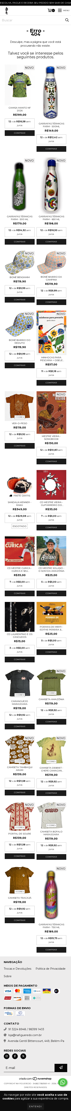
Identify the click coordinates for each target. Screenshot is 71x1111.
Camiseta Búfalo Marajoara (51, 833)
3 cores (51, 693)
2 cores (20, 417)
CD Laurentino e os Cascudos (19, 635)
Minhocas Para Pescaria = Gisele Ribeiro (51, 359)
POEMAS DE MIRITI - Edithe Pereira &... (51, 628)
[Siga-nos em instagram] (6, 1056)
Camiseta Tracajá (19, 897)
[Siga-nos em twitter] (23, 1056)
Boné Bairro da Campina (51, 278)
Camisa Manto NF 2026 (20, 109)
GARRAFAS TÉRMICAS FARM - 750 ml (51, 926)
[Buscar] (67, 20)
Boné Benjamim (20, 277)
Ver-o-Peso (19, 423)
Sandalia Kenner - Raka (19, 503)
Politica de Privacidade (51, 968)
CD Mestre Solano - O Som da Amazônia (51, 569)
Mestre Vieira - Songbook (51, 437)
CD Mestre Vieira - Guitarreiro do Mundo (51, 503)
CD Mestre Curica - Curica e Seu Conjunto (19, 569)
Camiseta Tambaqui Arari (19, 768)
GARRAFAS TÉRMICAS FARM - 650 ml (51, 218)
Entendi (35, 1106)
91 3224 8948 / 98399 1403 (26, 1029)
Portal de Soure (19, 833)
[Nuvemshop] (35, 1080)
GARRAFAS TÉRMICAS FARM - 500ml (51, 125)
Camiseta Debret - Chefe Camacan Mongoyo (51, 769)
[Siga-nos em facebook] (15, 1056)
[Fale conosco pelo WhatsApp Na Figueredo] (62, 1082)
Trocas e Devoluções (17, 968)
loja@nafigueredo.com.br (25, 1035)
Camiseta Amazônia (51, 699)
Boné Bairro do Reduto (19, 341)
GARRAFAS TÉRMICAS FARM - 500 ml (19, 218)
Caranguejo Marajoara (19, 702)
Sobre (8, 976)
